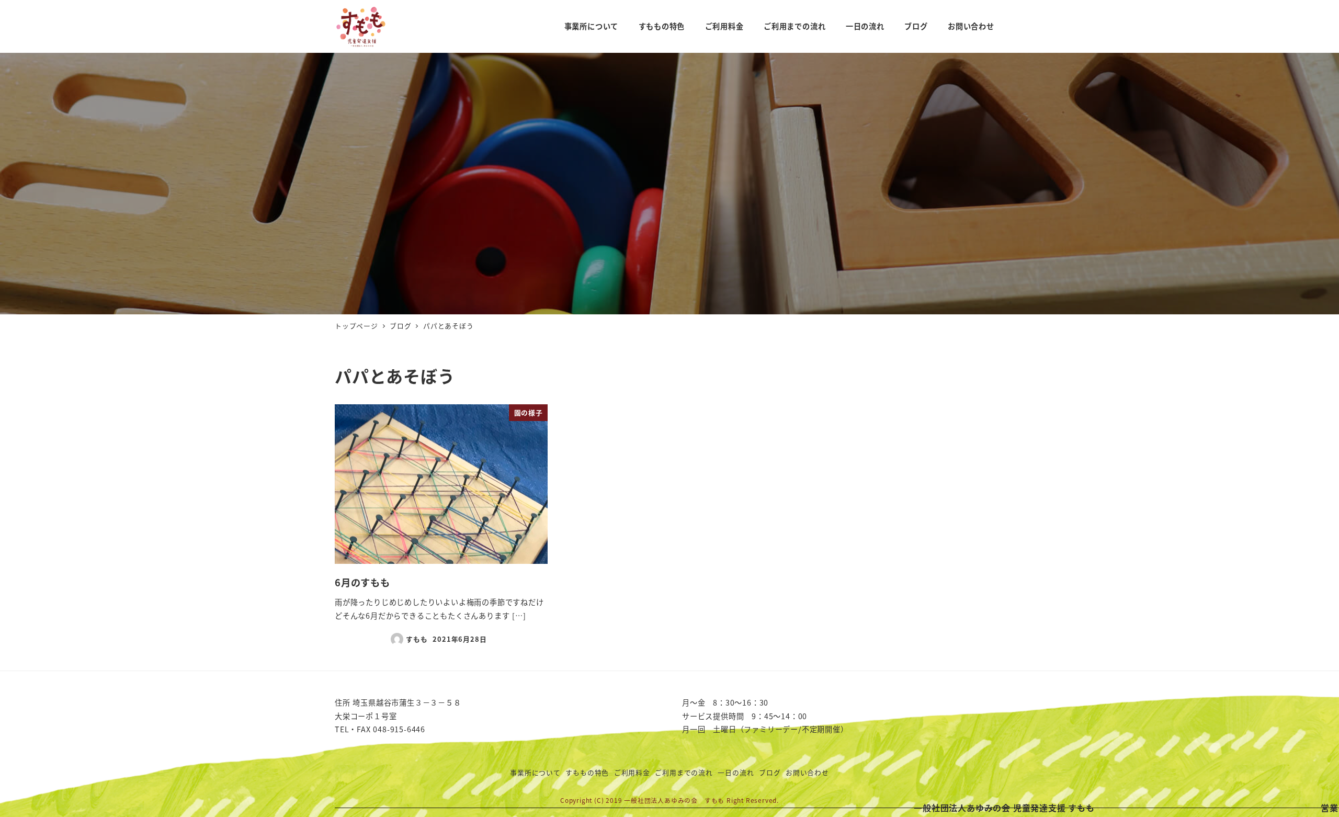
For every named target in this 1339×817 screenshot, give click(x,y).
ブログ (769, 772)
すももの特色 (587, 772)
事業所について (535, 772)
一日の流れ (736, 772)
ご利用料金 (632, 772)
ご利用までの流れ (683, 772)
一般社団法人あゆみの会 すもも (674, 800)
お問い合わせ (807, 772)
